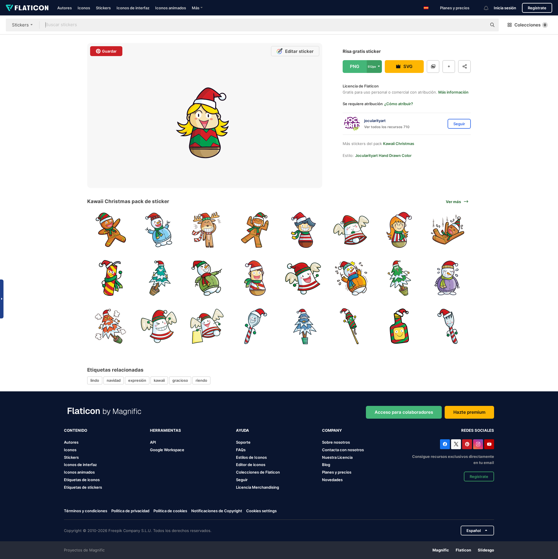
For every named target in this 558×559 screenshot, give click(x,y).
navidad (114, 380)
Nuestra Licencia (337, 457)
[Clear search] (479, 25)
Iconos (84, 8)
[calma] (303, 326)
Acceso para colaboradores (404, 412)
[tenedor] (447, 326)
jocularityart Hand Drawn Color (383, 155)
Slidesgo (486, 550)
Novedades (332, 479)
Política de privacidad (130, 510)
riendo (201, 380)
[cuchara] (255, 326)
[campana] (351, 230)
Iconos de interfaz (133, 8)
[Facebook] (445, 444)
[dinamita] (110, 278)
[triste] (447, 278)
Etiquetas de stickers (83, 487)
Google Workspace (167, 449)
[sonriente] (303, 230)
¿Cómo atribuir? (398, 103)
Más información (453, 92)
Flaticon (463, 550)
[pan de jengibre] (110, 230)
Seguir (242, 479)
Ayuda (242, 430)
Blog (326, 464)
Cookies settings (261, 511)
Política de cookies (170, 510)
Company (332, 430)
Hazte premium (469, 412)
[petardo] (351, 326)
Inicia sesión (505, 8)
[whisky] (399, 326)
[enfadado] (110, 326)
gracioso (180, 380)
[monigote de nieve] (159, 230)
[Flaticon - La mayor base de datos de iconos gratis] (27, 8)
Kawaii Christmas (398, 143)
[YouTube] (489, 444)
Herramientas (165, 430)
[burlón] (207, 278)
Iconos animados (170, 8)
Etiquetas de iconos (82, 479)
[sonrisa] (207, 230)
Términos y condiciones (85, 510)
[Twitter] (456, 444)
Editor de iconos (250, 464)
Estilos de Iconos (251, 457)
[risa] (255, 278)
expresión (137, 380)
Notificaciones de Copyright (216, 510)
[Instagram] (478, 444)
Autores (64, 8)
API (153, 442)
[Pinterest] (467, 444)
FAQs (241, 449)
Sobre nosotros (336, 442)
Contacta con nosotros (343, 449)
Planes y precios (454, 8)
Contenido (75, 430)
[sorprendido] (351, 278)
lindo (94, 380)
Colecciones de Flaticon (258, 472)
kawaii (159, 380)
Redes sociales (477, 430)
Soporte (243, 442)
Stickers (103, 8)
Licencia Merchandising (257, 487)
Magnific (440, 550)
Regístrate (537, 8)
